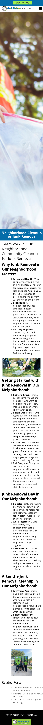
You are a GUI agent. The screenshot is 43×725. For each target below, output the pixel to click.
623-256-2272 (30, 8)
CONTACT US (22, 3)
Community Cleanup (20, 253)
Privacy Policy (12, 715)
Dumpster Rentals (29, 715)
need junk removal (25, 420)
